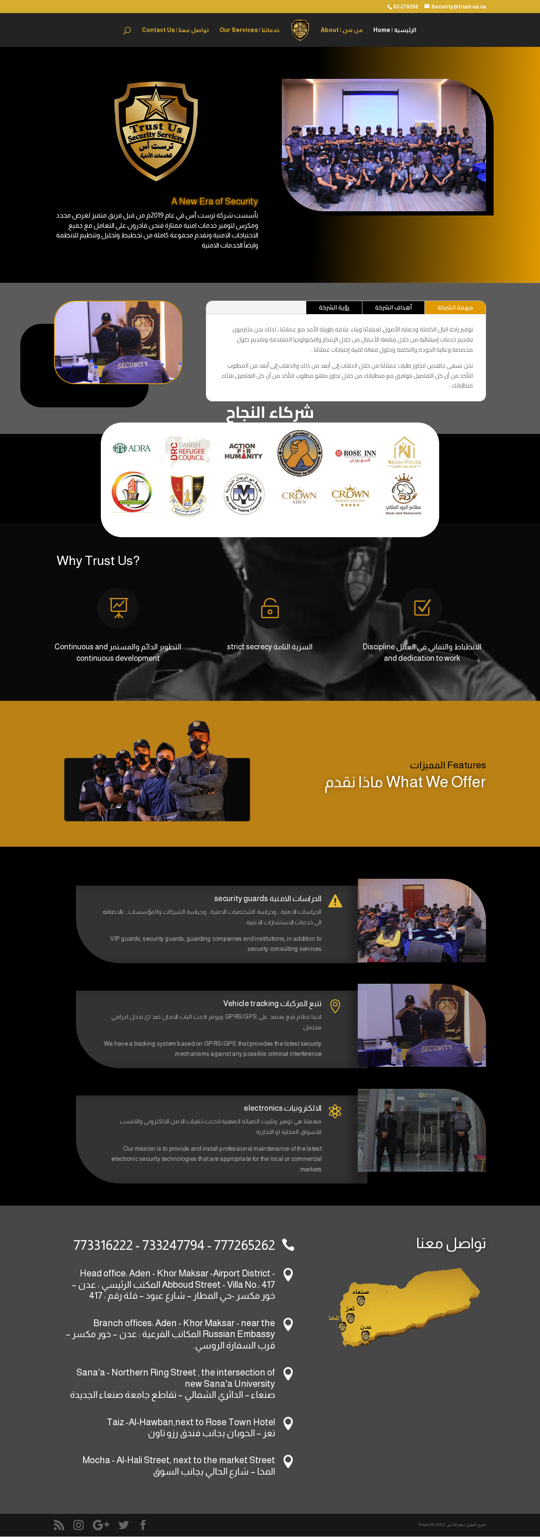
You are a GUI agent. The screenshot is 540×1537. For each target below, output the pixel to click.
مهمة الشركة (455, 307)
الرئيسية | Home (394, 30)
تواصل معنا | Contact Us (175, 30)
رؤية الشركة (334, 307)
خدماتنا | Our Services (249, 30)
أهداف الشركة (393, 307)
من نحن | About (342, 30)
